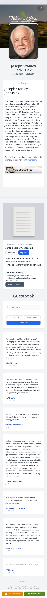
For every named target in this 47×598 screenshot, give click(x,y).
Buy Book (23, 252)
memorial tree (33, 157)
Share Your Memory (14, 284)
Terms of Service (29, 588)
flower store (31, 160)
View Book (11, 252)
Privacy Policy (17, 588)
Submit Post (23, 323)
